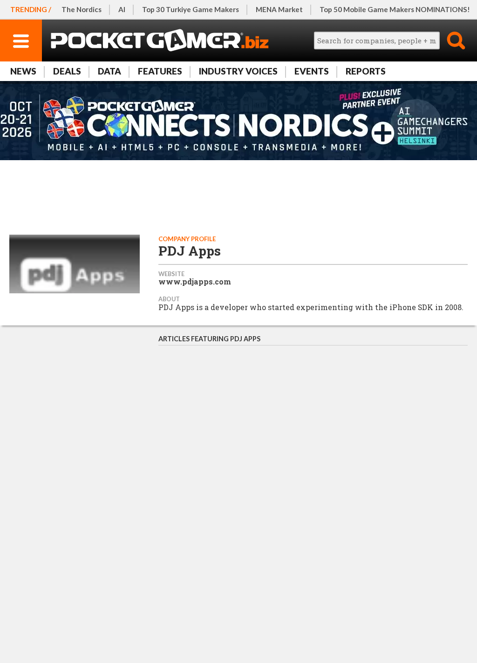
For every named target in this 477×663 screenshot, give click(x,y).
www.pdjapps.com (194, 281)
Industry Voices (238, 71)
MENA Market (279, 9)
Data (109, 71)
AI (121, 9)
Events (311, 71)
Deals (67, 71)
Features (160, 71)
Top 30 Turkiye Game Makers (190, 9)
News (23, 71)
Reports (366, 71)
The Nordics (81, 9)
